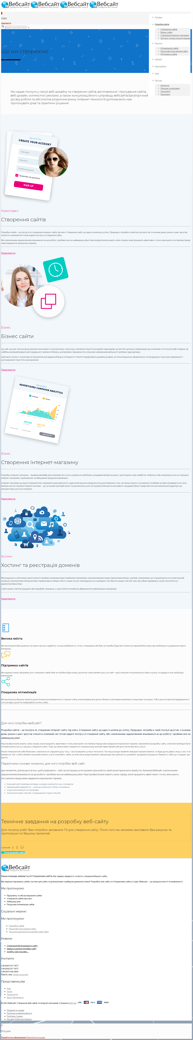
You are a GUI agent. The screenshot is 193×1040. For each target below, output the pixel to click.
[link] (29, 27)
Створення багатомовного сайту (22, 945)
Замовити (6, 23)
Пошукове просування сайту (22, 929)
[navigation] (96, 1031)
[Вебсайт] (60, 7)
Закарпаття (12, 994)
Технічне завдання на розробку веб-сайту (29, 931)
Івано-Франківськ (15, 997)
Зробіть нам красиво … (18, 951)
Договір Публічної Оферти (19, 1019)
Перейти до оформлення (13, 1037)
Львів (9, 991)
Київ (9, 988)
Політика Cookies (15, 1016)
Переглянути (8, 253)
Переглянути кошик (35, 1037)
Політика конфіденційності (19, 1013)
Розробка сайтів (16, 926)
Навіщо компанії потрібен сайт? (21, 948)
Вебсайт (73, 1003)
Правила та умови (15, 1010)
